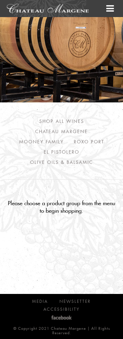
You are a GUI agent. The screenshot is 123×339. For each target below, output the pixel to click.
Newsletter (75, 301)
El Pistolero (61, 152)
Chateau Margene (61, 131)
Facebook (62, 317)
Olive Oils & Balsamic (61, 162)
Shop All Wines (61, 121)
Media (40, 301)
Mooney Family (41, 141)
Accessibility (61, 309)
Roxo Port (89, 141)
